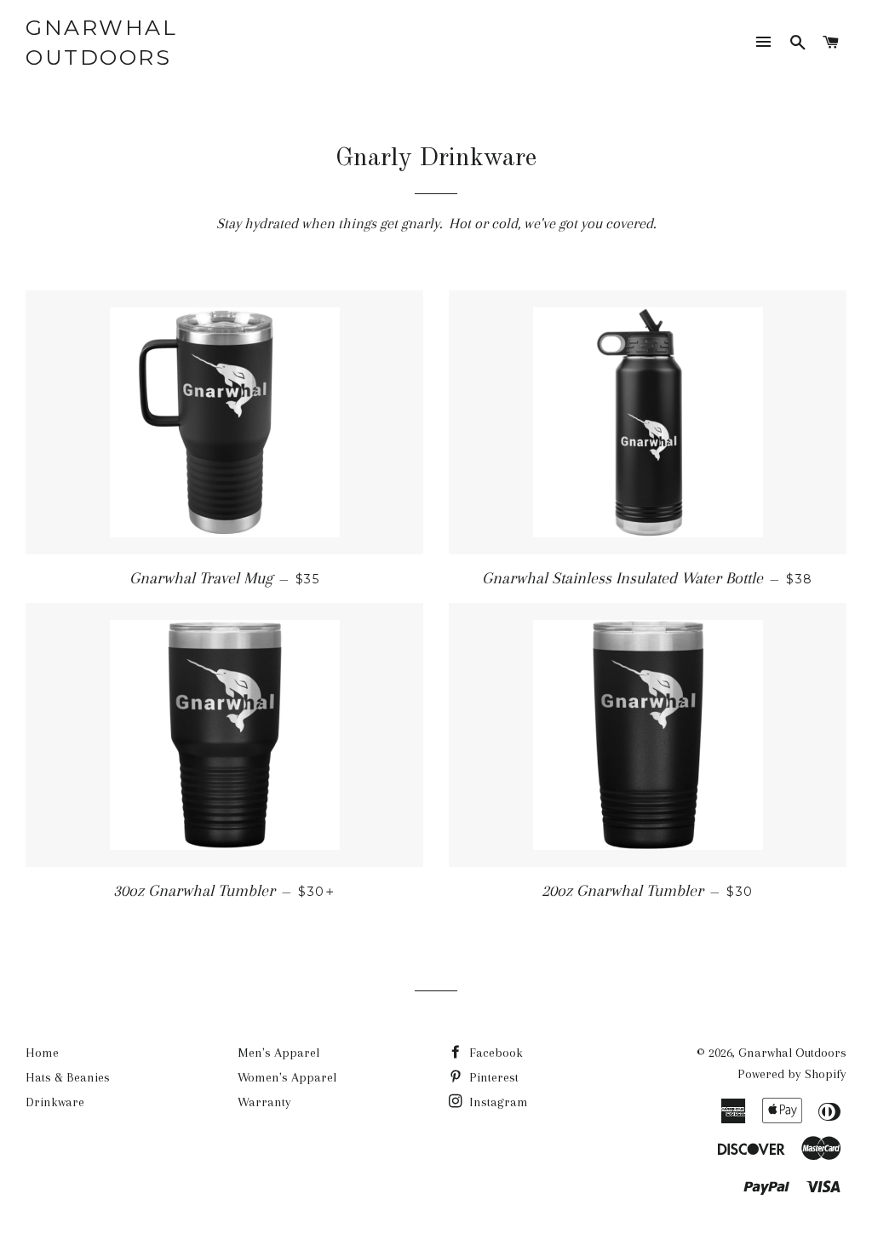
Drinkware (55, 1102)
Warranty (264, 1102)
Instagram (497, 1102)
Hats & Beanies (68, 1077)
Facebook (494, 1052)
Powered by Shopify (791, 1074)
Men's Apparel (278, 1052)
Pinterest (492, 1077)
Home (42, 1052)
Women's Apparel (287, 1077)
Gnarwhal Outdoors (101, 42)
